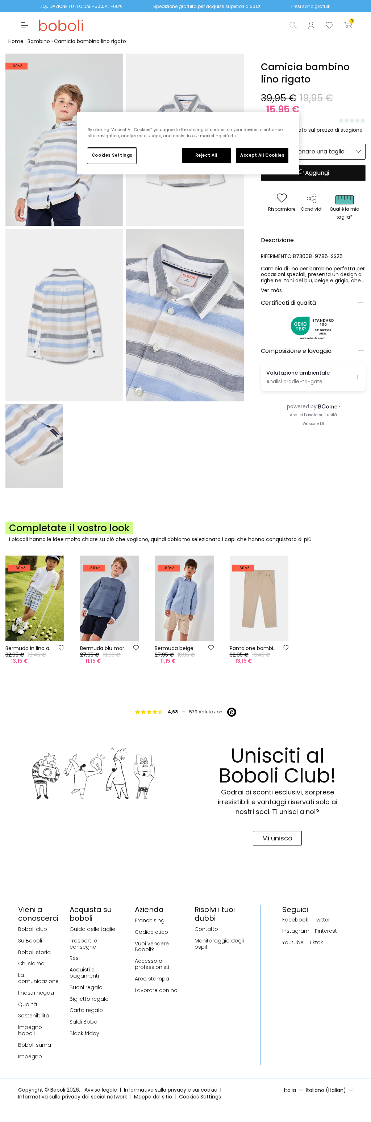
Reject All (206, 155)
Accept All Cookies (262, 155)
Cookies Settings (112, 155)
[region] (188, 143)
